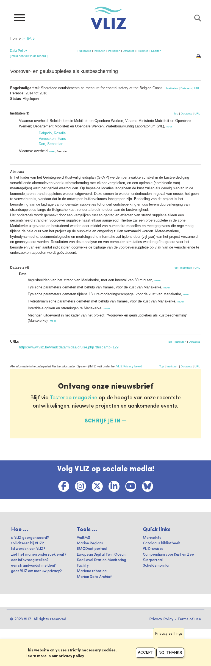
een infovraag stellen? (30, 560)
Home (15, 38)
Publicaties (84, 50)
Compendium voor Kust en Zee (168, 554)
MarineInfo (152, 538)
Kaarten (156, 50)
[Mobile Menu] (19, 19)
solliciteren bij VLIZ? (27, 543)
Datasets (128, 50)
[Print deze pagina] (198, 55)
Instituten (100, 50)
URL (197, 88)
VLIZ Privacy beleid (129, 366)
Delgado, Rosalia (52, 133)
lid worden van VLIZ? (28, 549)
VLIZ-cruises (153, 549)
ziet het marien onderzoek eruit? (38, 554)
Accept (145, 652)
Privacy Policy (161, 619)
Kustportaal (153, 560)
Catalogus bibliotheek (161, 543)
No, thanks (170, 652)
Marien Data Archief (94, 577)
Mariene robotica (92, 571)
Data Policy (18, 51)
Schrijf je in (102, 421)
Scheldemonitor (156, 565)
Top (176, 113)
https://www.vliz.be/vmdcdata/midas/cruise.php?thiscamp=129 (68, 347)
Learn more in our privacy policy (55, 656)
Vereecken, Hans (52, 139)
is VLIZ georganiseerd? (30, 538)
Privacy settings (168, 633)
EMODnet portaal (92, 549)
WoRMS (83, 538)
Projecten (143, 50)
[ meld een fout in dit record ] (29, 56)
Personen (114, 50)
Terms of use (189, 619)
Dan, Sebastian (51, 144)
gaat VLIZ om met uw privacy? (36, 571)
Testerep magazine (73, 398)
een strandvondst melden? (33, 565)
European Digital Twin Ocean (101, 554)
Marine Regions (90, 543)
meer (169, 126)
